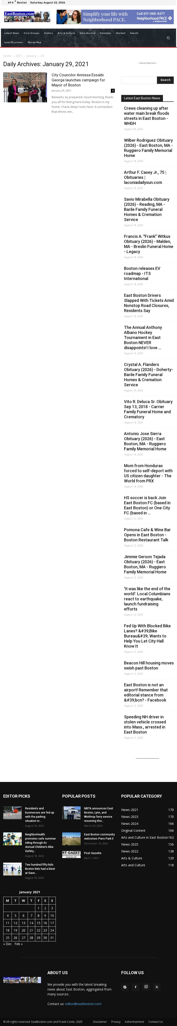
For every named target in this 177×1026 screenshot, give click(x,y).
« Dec (7, 944)
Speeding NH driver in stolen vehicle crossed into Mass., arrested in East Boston (145, 724)
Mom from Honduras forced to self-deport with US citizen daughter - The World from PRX (148, 473)
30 (45, 937)
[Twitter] (156, 987)
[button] (168, 37)
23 (45, 930)
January (31, 56)
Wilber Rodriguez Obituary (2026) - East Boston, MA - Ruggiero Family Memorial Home (148, 148)
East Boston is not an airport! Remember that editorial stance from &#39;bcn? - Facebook (146, 692)
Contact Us (155, 1022)
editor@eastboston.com (83, 1004)
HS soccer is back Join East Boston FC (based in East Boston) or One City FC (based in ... (147, 505)
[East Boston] (27, 17)
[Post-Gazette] (71, 854)
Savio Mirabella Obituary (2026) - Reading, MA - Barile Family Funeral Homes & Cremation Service (146, 209)
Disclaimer (100, 1022)
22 (38, 930)
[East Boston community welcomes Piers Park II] (71, 838)
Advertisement (134, 1022)
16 (45, 923)
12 (15, 923)
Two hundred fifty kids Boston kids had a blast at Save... (40, 869)
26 (15, 937)
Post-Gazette (92, 853)
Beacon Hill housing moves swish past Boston (149, 665)
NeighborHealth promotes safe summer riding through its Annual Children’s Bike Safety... (40, 843)
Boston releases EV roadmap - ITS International (142, 273)
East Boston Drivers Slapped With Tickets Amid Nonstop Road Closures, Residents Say (149, 303)
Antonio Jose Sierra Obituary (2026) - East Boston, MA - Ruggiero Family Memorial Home (145, 441)
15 (38, 923)
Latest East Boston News (142, 98)
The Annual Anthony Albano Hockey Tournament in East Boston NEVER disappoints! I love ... (143, 337)
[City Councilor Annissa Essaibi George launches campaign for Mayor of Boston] (25, 87)
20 (23, 930)
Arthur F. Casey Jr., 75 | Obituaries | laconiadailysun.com (145, 177)
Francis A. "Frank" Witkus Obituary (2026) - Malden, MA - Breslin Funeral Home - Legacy (148, 244)
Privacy (116, 1022)
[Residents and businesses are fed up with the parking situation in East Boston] (12, 812)
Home (7, 56)
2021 (19, 56)
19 (15, 930)
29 (38, 937)
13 (23, 923)
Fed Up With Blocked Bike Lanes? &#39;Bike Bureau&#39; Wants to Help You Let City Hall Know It (147, 636)
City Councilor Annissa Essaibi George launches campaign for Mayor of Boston (78, 80)
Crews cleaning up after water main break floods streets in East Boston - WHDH (146, 116)
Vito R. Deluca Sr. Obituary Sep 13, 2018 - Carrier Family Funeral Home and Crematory (148, 409)
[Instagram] (146, 987)
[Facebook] (135, 987)
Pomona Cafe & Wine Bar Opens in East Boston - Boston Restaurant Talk (147, 534)
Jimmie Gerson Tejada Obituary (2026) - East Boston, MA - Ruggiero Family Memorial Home (145, 564)
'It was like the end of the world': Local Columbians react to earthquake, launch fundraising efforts (147, 598)
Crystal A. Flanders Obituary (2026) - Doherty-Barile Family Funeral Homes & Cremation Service (148, 374)
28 (31, 937)
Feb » (19, 944)
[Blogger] (125, 987)
